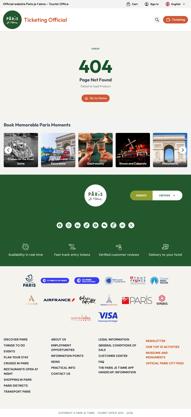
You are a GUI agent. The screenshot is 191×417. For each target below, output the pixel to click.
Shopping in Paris (18, 380)
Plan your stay (16, 357)
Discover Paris (16, 339)
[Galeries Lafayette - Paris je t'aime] (87, 299)
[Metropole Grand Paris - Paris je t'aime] (115, 280)
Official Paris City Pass (165, 363)
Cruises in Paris (16, 363)
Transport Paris (17, 392)
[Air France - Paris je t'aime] (59, 299)
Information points (67, 356)
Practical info (63, 368)
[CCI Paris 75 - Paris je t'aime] (87, 280)
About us (58, 339)
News (55, 362)
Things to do (14, 345)
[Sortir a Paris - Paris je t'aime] (81, 317)
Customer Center (112, 356)
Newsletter (155, 341)
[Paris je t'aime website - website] (12, 19)
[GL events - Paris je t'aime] (137, 299)
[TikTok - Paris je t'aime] (87, 225)
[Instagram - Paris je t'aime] (69, 225)
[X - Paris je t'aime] (131, 225)
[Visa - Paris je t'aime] (108, 317)
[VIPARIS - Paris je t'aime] (161, 299)
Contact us (60, 374)
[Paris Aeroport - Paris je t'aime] (109, 299)
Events (9, 351)
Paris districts (16, 386)
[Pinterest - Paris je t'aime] (95, 225)
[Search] (157, 19)
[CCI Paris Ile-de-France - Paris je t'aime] (54, 280)
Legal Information (113, 339)
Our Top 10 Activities (162, 347)
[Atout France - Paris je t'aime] (138, 280)
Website (141, 195)
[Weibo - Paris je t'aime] (122, 225)
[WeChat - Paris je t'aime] (104, 225)
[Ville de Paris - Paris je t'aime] (29, 280)
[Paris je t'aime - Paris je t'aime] (95, 195)
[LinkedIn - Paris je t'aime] (78, 225)
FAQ (101, 362)
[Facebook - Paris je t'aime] (60, 225)
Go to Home (98, 98)
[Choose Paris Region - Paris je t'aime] (159, 280)
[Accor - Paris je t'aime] (31, 299)
